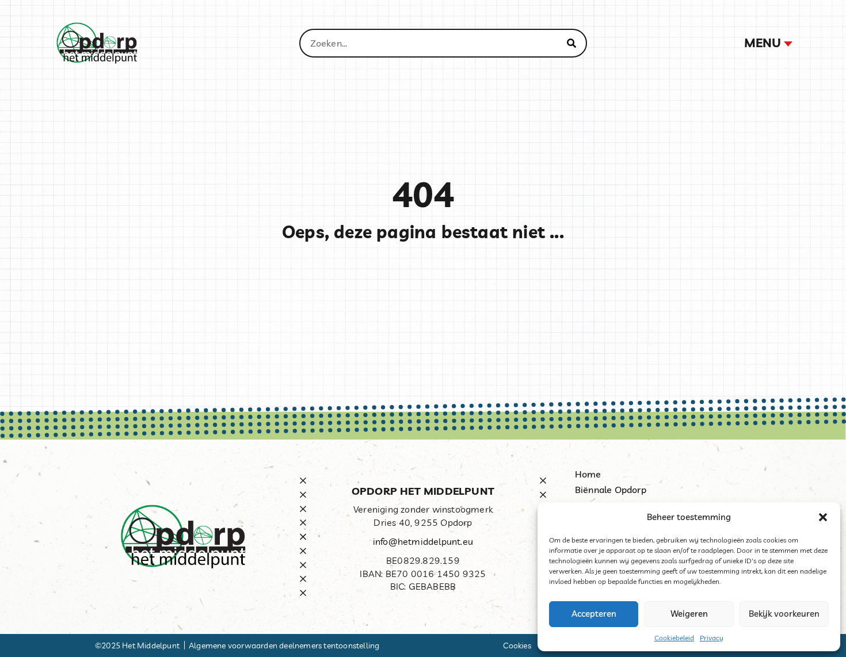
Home (588, 474)
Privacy (711, 637)
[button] (823, 517)
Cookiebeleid (674, 637)
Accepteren (593, 613)
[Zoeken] (571, 43)
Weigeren (689, 613)
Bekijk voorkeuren (784, 613)
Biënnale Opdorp (610, 489)
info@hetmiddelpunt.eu (423, 541)
